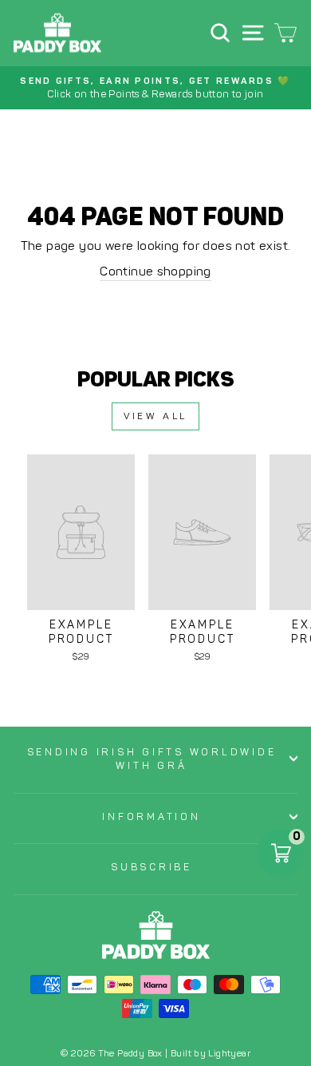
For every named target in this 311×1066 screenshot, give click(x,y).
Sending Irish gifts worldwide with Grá (152, 759)
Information (151, 816)
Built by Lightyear (210, 1053)
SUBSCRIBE (151, 867)
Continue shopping (155, 271)
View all (155, 416)
